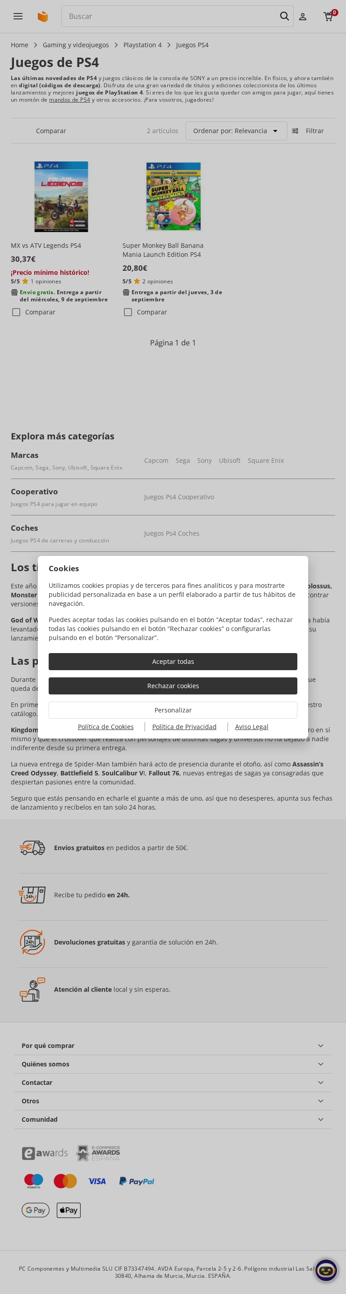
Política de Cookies (106, 726)
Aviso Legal (252, 726)
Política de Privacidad (184, 726)
